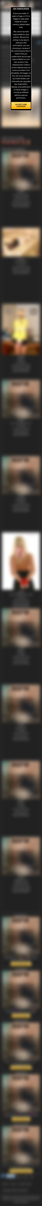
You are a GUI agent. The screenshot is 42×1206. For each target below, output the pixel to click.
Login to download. (9, 78)
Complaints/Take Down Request (15, 1190)
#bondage (10, 60)
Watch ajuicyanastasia (21, 1067)
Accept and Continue (21, 105)
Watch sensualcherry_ (21, 964)
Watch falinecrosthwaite (21, 1171)
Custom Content (25, 1183)
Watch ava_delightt (21, 1016)
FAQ (31, 1177)
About (25, 1177)
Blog (19, 1177)
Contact (5, 1183)
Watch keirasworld (21, 1119)
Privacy (13, 1183)
